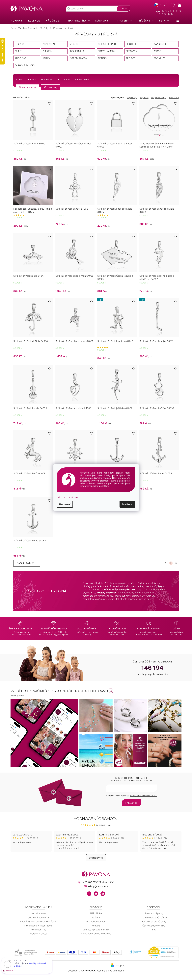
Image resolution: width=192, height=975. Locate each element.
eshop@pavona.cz (98, 886)
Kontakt (96, 925)
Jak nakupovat (38, 913)
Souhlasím (127, 504)
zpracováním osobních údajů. (143, 795)
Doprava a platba (38, 933)
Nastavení (64, 504)
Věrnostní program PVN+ (96, 929)
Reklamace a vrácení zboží (38, 925)
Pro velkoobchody (95, 921)
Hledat (123, 8)
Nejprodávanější (158, 97)
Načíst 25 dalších (26, 563)
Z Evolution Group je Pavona (96, 933)
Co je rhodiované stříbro (154, 917)
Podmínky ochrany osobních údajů (38, 921)
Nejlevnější (132, 97)
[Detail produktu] (33, 120)
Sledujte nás (17, 695)
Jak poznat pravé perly (154, 921)
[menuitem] (16, 20)
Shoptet (120, 965)
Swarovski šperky (154, 913)
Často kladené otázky (153, 925)
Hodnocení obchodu (96, 818)
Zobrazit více (96, 857)
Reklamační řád (38, 929)
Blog (153, 929)
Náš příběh (96, 913)
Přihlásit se (131, 802)
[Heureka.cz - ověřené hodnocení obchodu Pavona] (163, 952)
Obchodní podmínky (38, 917)
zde (76, 496)
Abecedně (174, 97)
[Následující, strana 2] (171, 563)
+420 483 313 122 (171, 11)
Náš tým (96, 917)
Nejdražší (144, 97)
